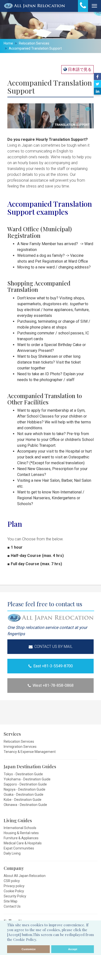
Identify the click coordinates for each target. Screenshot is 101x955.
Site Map (10, 901)
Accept (72, 949)
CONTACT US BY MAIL (53, 646)
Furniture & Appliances (21, 838)
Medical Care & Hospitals (23, 843)
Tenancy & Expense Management (30, 752)
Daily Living (12, 853)
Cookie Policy (14, 891)
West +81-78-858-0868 (53, 685)
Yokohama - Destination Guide (27, 779)
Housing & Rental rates (21, 833)
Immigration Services (20, 747)
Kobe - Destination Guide (22, 800)
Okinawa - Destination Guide (25, 805)
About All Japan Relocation (25, 876)
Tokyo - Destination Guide (23, 774)
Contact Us (12, 906)
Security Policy (15, 896)
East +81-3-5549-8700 (53, 666)
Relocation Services (34, 43)
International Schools (20, 828)
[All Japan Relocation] (34, 6)
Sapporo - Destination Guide (25, 784)
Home (8, 43)
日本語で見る (79, 69)
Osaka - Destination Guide (23, 794)
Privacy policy (14, 886)
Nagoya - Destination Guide (24, 789)
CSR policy (12, 881)
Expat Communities (19, 848)
